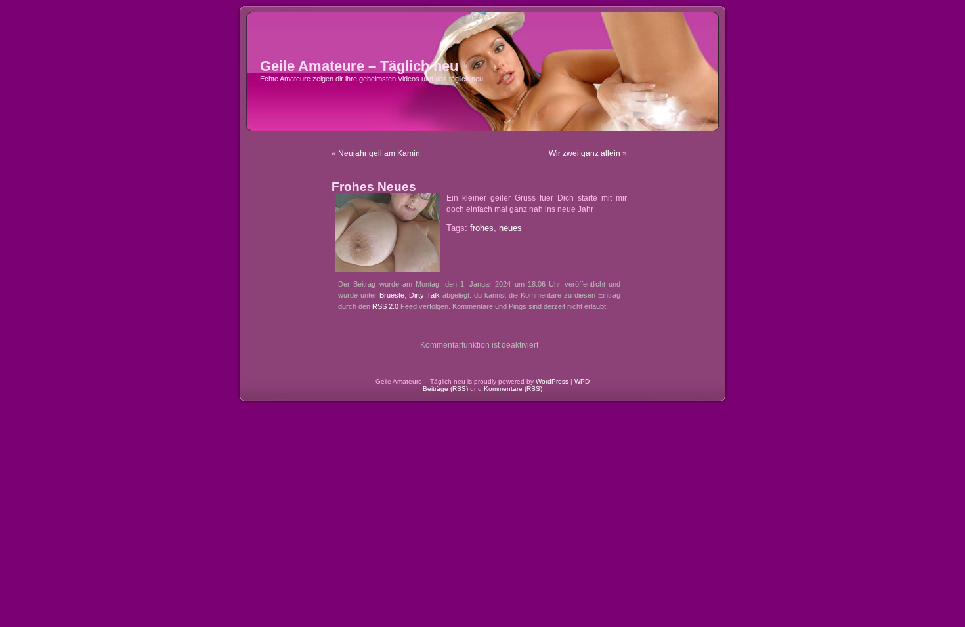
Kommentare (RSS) (513, 388)
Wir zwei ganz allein (584, 153)
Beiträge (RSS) (445, 388)
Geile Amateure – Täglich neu (359, 66)
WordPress (552, 381)
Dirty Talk (424, 295)
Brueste (391, 295)
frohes (482, 228)
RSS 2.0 (385, 306)
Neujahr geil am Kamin (379, 153)
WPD (582, 381)
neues (510, 228)
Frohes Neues (374, 186)
